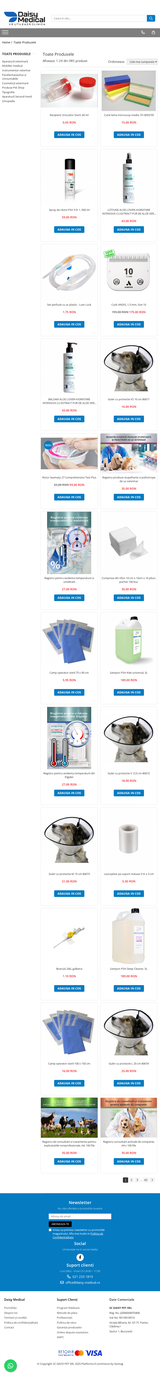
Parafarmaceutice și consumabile (14, 77)
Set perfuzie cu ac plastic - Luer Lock (69, 304)
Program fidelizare (68, 1308)
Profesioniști (64, 1317)
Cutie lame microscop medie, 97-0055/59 (129, 115)
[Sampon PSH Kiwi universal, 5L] (128, 640)
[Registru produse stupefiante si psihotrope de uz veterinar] (128, 453)
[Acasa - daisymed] (24, 18)
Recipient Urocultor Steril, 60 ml (69, 115)
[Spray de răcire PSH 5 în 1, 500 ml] (69, 177)
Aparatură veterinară (15, 61)
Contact (9, 1327)
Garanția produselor (69, 1327)
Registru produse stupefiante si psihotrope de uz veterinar (128, 479)
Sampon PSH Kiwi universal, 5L (129, 672)
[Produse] (5, 33)
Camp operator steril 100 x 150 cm (69, 1063)
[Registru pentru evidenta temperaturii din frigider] (69, 738)
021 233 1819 (82, 1277)
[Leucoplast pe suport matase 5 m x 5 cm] (128, 839)
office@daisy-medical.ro (82, 1282)
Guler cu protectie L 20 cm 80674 (129, 1063)
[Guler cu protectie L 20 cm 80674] (128, 1031)
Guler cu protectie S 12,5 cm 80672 (129, 773)
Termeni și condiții (15, 1317)
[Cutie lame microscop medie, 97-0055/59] (128, 91)
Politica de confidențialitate (21, 1322)
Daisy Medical (14, 1299)
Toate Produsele (25, 42)
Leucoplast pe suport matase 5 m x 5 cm (129, 874)
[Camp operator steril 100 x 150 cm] (69, 1031)
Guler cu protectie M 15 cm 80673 (69, 874)
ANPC (60, 1337)
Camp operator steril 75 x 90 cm (69, 672)
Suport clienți (67, 1299)
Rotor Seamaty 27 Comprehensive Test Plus (69, 477)
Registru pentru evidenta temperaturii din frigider (69, 775)
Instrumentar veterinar (16, 70)
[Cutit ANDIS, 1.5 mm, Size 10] (128, 272)
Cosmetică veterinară (15, 83)
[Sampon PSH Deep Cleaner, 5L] (128, 936)
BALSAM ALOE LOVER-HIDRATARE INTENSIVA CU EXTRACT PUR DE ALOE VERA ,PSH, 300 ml (69, 401)
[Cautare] (151, 18)
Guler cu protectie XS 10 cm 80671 (129, 399)
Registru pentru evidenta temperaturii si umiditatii (69, 580)
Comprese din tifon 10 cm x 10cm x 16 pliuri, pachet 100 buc (129, 580)
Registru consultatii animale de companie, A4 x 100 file (129, 1143)
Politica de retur (66, 1322)
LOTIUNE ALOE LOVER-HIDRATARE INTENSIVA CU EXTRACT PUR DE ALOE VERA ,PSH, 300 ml (129, 211)
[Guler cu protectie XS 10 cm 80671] (128, 367)
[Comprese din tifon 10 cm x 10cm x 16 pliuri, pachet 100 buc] (128, 543)
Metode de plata (67, 1313)
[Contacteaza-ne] (143, 32)
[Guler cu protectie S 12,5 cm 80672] (128, 738)
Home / (7, 42)
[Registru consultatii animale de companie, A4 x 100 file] (128, 1118)
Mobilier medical (12, 66)
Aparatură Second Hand (17, 96)
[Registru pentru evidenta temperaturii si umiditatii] (69, 543)
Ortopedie (8, 101)
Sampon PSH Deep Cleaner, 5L (129, 969)
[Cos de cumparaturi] (153, 32)
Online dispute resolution (72, 1332)
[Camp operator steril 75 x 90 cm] (69, 640)
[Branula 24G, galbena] (69, 936)
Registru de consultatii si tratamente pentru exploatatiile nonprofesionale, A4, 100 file (69, 1143)
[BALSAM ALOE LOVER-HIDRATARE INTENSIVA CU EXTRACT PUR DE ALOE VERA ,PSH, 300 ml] (69, 367)
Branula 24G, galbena (69, 969)
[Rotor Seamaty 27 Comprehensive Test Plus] (69, 453)
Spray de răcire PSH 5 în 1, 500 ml (69, 210)
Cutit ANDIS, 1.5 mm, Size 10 (128, 304)
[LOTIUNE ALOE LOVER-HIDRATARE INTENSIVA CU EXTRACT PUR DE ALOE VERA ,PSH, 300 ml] (128, 177)
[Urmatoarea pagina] (152, 1180)
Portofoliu (10, 1308)
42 (146, 1180)
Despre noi (11, 1313)
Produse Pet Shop (13, 87)
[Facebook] (80, 1257)
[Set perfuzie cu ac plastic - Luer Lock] (69, 272)
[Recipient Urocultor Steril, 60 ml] (69, 91)
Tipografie (8, 92)
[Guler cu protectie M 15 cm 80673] (69, 839)
